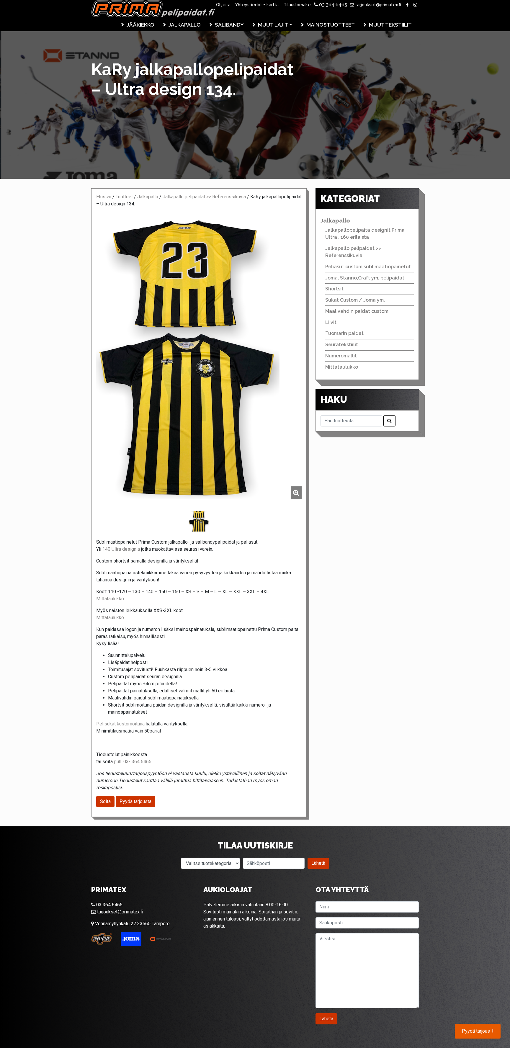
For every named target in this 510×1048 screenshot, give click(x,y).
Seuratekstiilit (341, 344)
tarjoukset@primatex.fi (377, 4)
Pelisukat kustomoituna (120, 724)
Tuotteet (124, 197)
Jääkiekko (140, 25)
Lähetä (318, 863)
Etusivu (103, 197)
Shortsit (334, 289)
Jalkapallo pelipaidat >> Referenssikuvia (204, 197)
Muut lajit (273, 25)
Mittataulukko (110, 598)
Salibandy (229, 25)
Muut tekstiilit (390, 25)
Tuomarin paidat (344, 333)
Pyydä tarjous (477, 1031)
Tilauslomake (297, 4)
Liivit (330, 322)
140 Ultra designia (121, 549)
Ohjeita (223, 4)
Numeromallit (341, 356)
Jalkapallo (185, 25)
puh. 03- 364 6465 (132, 761)
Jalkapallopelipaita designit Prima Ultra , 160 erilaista (365, 233)
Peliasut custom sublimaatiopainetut (368, 266)
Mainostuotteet (330, 25)
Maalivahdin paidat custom (356, 311)
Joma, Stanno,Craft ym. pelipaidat (364, 278)
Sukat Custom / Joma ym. (355, 300)
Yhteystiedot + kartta (257, 4)
